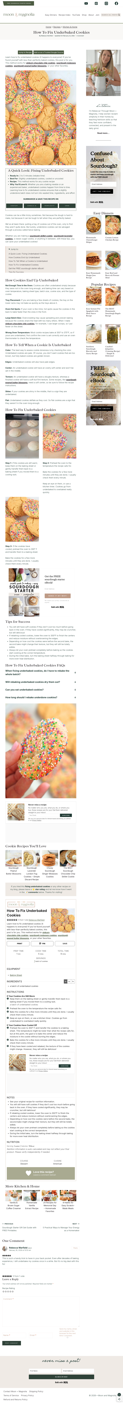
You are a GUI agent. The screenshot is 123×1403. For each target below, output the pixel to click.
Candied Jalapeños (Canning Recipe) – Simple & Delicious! (112, 351)
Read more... (103, 133)
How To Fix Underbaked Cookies (24, 265)
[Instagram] (106, 3)
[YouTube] (86, 3)
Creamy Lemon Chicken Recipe (111, 238)
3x (73, 981)
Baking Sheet (16, 975)
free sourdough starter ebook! (19, 3)
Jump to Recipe (25, 52)
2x (69, 981)
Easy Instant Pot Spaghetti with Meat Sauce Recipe (93, 312)
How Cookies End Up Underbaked (24, 257)
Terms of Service (11, 1395)
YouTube (76, 15)
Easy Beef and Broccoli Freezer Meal (112, 275)
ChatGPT (14, 205)
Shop (84, 15)
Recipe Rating (8, 1288)
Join (97, 15)
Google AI (32, 205)
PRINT (19, 944)
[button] (8, 919)
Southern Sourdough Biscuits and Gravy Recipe (91, 350)
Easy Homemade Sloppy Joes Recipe (93, 275)
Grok (67, 205)
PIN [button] (43, 944)
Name (6, 1335)
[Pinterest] (96, 3)
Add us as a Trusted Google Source (48, 52)
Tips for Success (16, 272)
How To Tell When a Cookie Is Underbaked (28, 261)
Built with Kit (57, 607)
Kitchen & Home (70, 27)
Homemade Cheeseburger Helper (91, 239)
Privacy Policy (27, 1395)
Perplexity (50, 205)
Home (48, 27)
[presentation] (93, 225)
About (91, 15)
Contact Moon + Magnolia (15, 1391)
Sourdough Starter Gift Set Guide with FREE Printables (19, 1227)
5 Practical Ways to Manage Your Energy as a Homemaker (61, 1227)
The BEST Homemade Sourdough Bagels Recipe (113, 312)
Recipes (57, 27)
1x (65, 981)
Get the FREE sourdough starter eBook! (26, 268)
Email (33, 1335)
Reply (75, 1248)
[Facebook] (116, 3)
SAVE (65, 944)
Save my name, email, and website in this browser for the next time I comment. (68, 1332)
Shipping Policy (36, 1391)
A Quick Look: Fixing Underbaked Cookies (28, 254)
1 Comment (80, 36)
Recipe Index (64, 15)
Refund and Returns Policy (15, 1399)
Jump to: (15, 249)
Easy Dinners (51, 15)
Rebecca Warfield (47, 36)
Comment (8, 1299)
